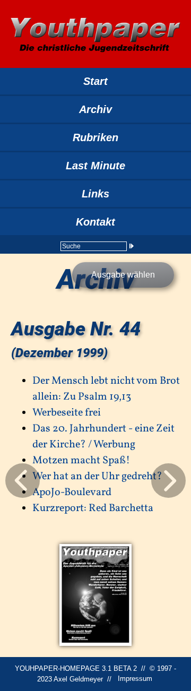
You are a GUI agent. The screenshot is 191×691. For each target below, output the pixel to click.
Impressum (135, 679)
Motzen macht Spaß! (81, 460)
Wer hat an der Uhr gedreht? (97, 476)
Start (95, 81)
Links (95, 194)
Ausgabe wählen (123, 274)
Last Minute (95, 165)
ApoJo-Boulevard (71, 492)
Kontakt (95, 222)
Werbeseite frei (66, 412)
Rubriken (95, 137)
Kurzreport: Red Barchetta (92, 508)
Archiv (95, 109)
